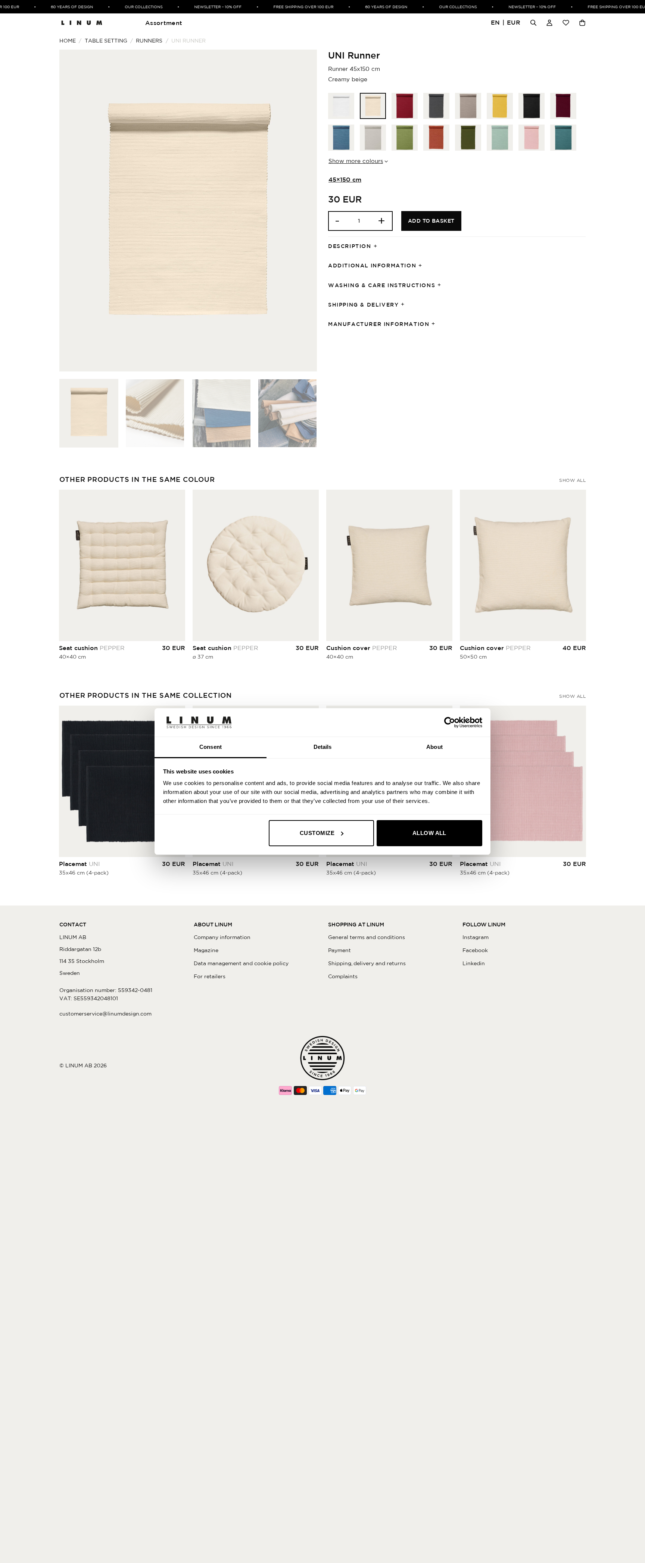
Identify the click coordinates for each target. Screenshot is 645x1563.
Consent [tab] (210, 747)
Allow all (429, 833)
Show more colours (355, 161)
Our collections (130, 6)
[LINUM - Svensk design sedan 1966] (81, 23)
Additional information (372, 266)
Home (67, 41)
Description (349, 246)
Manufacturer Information (378, 324)
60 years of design (58, 6)
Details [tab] (323, 747)
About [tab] (434, 747)
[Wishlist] (566, 23)
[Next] (302, 210)
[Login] (549, 23)
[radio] (341, 106)
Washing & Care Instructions (381, 285)
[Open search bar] (533, 22)
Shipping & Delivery (363, 305)
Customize (317, 833)
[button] (506, 23)
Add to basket (431, 221)
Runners (149, 41)
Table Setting (106, 41)
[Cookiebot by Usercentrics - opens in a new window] (449, 722)
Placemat (79, 864)
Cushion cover (361, 648)
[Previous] (74, 210)
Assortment (163, 22)
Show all (572, 480)
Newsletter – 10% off (204, 6)
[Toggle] (377, 246)
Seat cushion (92, 648)
